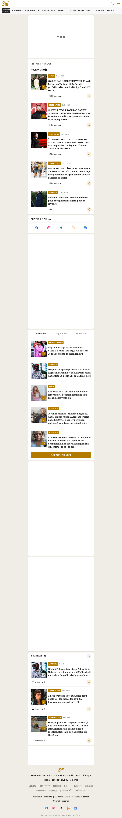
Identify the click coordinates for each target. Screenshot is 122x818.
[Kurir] (32, 786)
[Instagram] (49, 227)
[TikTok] (61, 227)
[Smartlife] (41, 790)
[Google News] (85, 227)
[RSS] (73, 227)
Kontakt (59, 797)
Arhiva (67, 797)
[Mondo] (45, 786)
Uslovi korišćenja (61, 801)
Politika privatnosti (80, 797)
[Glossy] (78, 786)
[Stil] (4, 4)
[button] (56, 96)
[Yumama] (66, 790)
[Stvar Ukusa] (81, 790)
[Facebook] (37, 227)
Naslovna (35, 64)
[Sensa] (53, 790)
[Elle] (67, 786)
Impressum (38, 797)
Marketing (49, 797)
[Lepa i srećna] (89, 786)
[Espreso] (57, 786)
